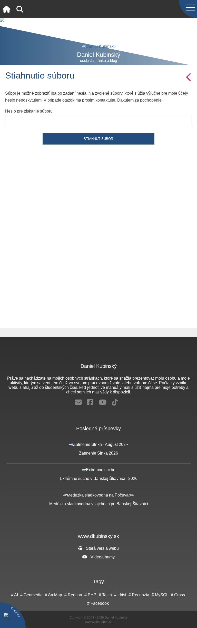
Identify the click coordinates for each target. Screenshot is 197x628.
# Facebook (98, 603)
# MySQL (160, 595)
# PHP (90, 595)
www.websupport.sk (98, 622)
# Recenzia (139, 595)
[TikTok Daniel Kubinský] (115, 402)
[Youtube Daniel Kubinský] (102, 402)
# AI (14, 595)
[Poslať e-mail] (78, 402)
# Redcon (73, 595)
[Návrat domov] (6, 9)
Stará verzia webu (102, 548)
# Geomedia (31, 595)
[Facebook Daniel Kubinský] (90, 402)
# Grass (178, 595)
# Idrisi (120, 595)
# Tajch (105, 595)
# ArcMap (53, 595)
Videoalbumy (102, 557)
